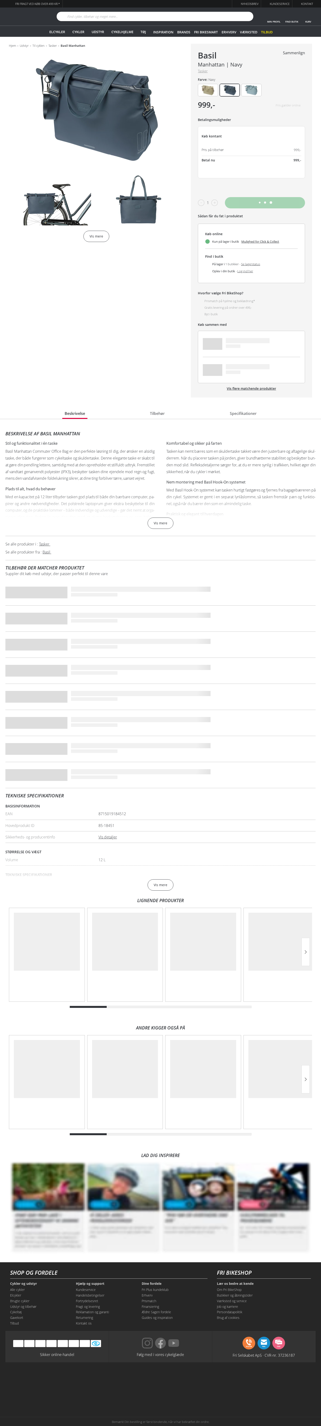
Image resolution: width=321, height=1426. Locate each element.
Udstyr (98, 32)
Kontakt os (84, 1323)
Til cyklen (38, 46)
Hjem (12, 46)
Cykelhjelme (122, 32)
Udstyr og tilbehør (23, 1306)
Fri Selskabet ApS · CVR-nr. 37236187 (264, 1355)
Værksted (248, 32)
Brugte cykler (19, 1301)
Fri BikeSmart (206, 32)
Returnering (84, 1317)
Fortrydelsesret (87, 1301)
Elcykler (57, 32)
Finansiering (150, 1306)
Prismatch (149, 1301)
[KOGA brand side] (225, 1378)
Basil (207, 55)
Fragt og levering (88, 1306)
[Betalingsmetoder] (51, 1343)
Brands (183, 32)
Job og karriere (227, 1306)
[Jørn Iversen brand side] (268, 1396)
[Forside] (25, 16)
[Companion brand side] (52, 1396)
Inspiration (163, 32)
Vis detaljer (107, 837)
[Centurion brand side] (268, 1378)
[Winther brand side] (139, 1378)
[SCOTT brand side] (182, 1378)
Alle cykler (17, 1289)
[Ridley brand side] (96, 1396)
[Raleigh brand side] (225, 1396)
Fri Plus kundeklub (155, 1289)
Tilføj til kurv (265, 202)
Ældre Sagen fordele (156, 1312)
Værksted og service (232, 1301)
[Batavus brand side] (52, 1378)
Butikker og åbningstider (235, 1295)
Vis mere (160, 523)
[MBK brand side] (96, 1378)
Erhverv (229, 32)
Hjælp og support (90, 1284)
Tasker (52, 46)
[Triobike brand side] (182, 1396)
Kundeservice (86, 1289)
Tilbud (267, 32)
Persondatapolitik (229, 1312)
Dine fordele (151, 1284)
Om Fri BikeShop (229, 1289)
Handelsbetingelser (90, 1295)
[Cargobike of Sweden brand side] (139, 1396)
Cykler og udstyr (23, 1284)
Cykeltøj (16, 1312)
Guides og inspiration (157, 1317)
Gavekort (16, 1317)
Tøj (143, 32)
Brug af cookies (228, 1317)
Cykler (78, 32)
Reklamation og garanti (92, 1312)
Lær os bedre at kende (235, 1284)
